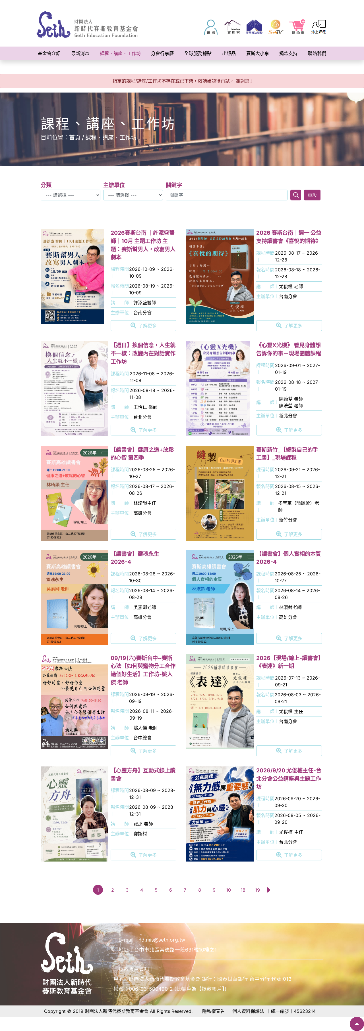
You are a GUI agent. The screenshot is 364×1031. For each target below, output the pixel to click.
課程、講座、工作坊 (110, 137)
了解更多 (147, 325)
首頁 (74, 137)
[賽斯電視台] (275, 26)
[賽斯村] (232, 26)
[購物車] (297, 26)
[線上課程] (319, 26)
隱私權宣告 (213, 1011)
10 (228, 890)
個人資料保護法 (248, 1011)
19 (257, 890)
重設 (312, 195)
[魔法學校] (254, 26)
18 (243, 890)
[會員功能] (211, 26)
